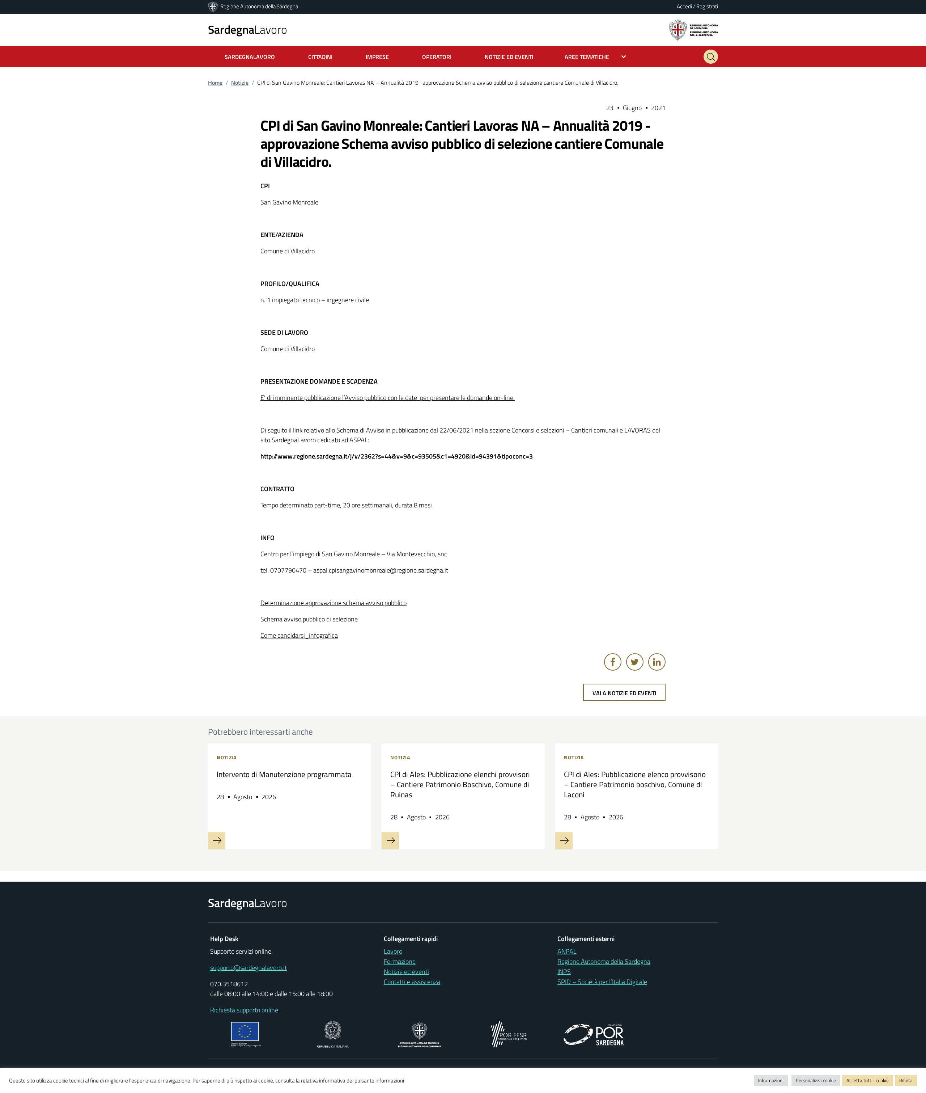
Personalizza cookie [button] (816, 1080)
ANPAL (567, 951)
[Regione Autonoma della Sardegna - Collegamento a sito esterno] (419, 1033)
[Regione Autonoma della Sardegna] (213, 6)
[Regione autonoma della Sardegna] (693, 29)
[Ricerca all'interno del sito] (711, 57)
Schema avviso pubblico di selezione (309, 619)
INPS (564, 971)
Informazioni (770, 1080)
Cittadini (320, 56)
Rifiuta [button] (906, 1080)
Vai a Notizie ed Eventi (624, 693)
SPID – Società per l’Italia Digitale (602, 982)
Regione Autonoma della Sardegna (259, 6)
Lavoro (247, 29)
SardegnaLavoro (250, 56)
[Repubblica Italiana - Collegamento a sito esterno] (332, 1033)
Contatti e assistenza (412, 982)
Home (215, 82)
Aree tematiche (587, 56)
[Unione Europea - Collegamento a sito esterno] (246, 1033)
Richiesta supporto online (244, 1010)
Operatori (436, 56)
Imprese (377, 56)
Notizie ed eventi (406, 971)
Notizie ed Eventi (509, 56)
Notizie (240, 82)
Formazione (400, 961)
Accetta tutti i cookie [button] (867, 1080)
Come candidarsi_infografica (299, 635)
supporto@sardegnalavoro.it (248, 967)
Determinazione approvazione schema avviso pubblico (333, 603)
